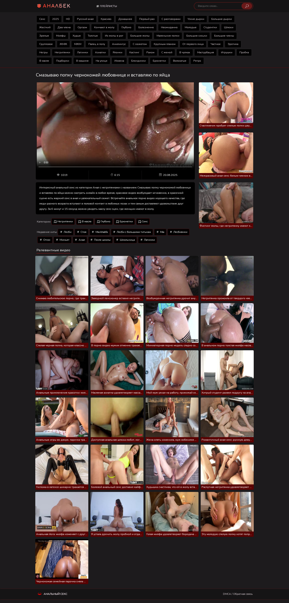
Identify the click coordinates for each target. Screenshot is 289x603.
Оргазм (82, 27)
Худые (77, 36)
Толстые (93, 36)
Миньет (64, 240)
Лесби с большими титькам (133, 232)
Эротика (233, 44)
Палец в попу (96, 44)
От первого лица (193, 44)
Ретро (197, 61)
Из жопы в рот (114, 36)
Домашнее (125, 19)
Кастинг (134, 52)
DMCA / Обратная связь (238, 594)
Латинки (82, 52)
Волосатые (179, 61)
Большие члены (224, 36)
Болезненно (146, 27)
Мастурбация (205, 52)
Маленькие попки (168, 36)
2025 (55, 19)
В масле (44, 61)
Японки (117, 52)
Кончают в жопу (104, 27)
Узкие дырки (195, 19)
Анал (81, 240)
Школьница (127, 240)
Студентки (210, 27)
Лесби (67, 232)
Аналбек (57, 6)
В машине (82, 61)
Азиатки (100, 52)
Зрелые (44, 36)
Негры (43, 52)
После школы (102, 240)
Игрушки (226, 52)
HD (68, 19)
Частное (216, 44)
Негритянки (62, 52)
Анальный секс (55, 594)
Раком (150, 52)
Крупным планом (164, 44)
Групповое (46, 44)
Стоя (83, 232)
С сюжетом (140, 44)
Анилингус (119, 44)
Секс (42, 19)
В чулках (184, 52)
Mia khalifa (101, 232)
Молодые (191, 27)
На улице (101, 61)
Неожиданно (169, 27)
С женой (166, 52)
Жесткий (45, 27)
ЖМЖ (63, 44)
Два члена (64, 27)
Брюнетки (159, 61)
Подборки (62, 61)
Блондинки (138, 61)
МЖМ (77, 44)
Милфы (61, 36)
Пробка (244, 52)
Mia (161, 232)
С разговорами (171, 19)
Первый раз (147, 19)
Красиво (106, 19)
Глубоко (126, 27)
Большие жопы (140, 36)
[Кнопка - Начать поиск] (247, 6)
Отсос (46, 240)
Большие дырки (221, 19)
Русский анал (85, 19)
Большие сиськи (196, 36)
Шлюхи (228, 27)
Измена (119, 61)
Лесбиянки (180, 232)
